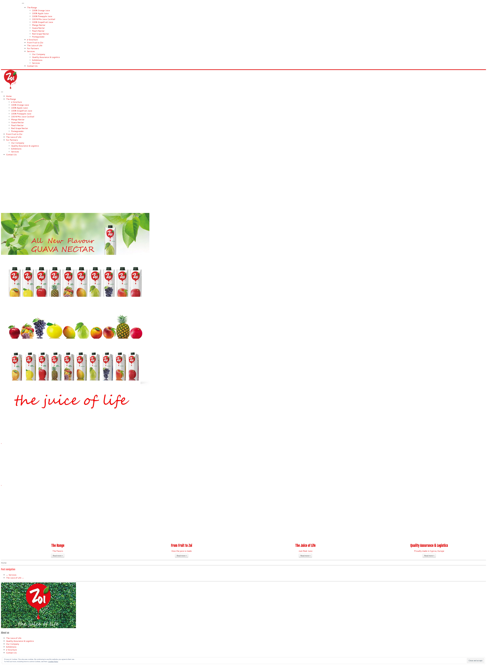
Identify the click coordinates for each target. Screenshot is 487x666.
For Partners (33, 48)
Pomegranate (38, 36)
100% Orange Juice (41, 10)
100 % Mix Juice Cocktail (43, 19)
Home (9, 96)
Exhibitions (37, 60)
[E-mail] (2, 657)
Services (31, 51)
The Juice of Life (34, 45)
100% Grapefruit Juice (42, 22)
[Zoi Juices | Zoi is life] (10, 88)
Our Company (38, 54)
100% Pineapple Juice (42, 16)
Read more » (58, 555)
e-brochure (32, 39)
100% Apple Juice (40, 13)
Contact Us (32, 65)
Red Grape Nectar (40, 33)
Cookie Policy (53, 661)
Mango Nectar (38, 24)
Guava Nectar (38, 27)
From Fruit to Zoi (35, 42)
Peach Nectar (38, 30)
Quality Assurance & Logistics (46, 57)
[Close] (23, 3)
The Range (32, 7)
